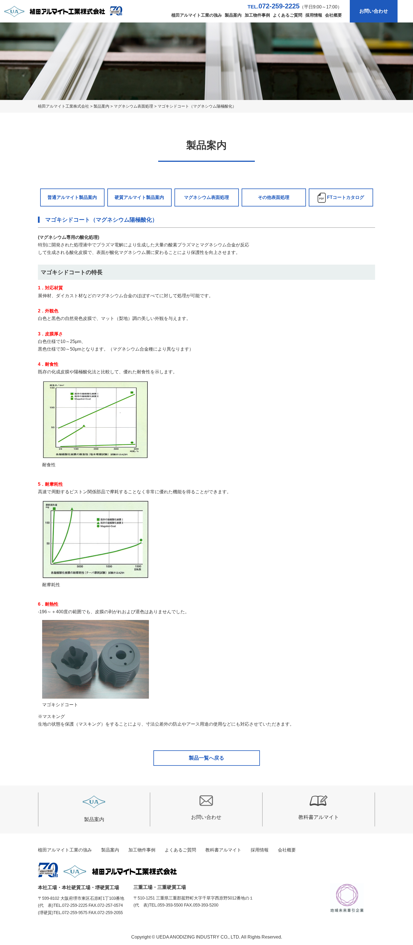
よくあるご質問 (287, 15)
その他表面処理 (273, 197)
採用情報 (313, 15)
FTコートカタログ (345, 197)
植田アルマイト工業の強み (196, 15)
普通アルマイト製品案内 (72, 197)
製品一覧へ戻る (206, 758)
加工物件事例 (257, 15)
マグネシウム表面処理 (206, 197)
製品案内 (233, 15)
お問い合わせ (373, 11)
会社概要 (333, 15)
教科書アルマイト (318, 817)
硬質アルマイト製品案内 (139, 197)
